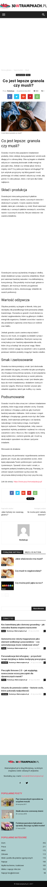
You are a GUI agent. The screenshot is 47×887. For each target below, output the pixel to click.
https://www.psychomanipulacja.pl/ (28, 482)
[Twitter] (26, 783)
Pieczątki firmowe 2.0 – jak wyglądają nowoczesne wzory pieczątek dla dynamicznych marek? (19, 673)
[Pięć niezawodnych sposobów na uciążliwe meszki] (7, 802)
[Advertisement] (23, 42)
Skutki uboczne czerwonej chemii (29, 811)
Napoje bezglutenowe (10, 873)
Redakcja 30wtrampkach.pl (17, 631)
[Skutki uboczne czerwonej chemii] (7, 814)
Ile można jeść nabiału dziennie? (36, 513)
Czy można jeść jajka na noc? (29, 583)
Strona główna (6, 70)
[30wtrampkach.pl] (23, 5)
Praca (4, 648)
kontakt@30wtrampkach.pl (32, 776)
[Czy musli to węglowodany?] (7, 573)
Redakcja (10, 91)
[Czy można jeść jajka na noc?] (7, 585)
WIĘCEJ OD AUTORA (33, 552)
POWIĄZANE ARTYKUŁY (12, 552)
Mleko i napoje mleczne (11, 869)
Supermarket (20, 75)
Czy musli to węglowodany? (28, 571)
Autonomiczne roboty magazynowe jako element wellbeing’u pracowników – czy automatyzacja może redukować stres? (20, 642)
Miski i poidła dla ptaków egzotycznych (17, 858)
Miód (3, 850)
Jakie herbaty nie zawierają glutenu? (12, 513)
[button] (43, 14)
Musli (28, 75)
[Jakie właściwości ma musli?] (7, 561)
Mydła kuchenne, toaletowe (12, 865)
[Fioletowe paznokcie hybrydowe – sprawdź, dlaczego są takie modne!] (7, 826)
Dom (3, 631)
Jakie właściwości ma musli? (29, 559)
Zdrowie (4, 662)
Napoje (4, 861)
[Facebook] (20, 783)
